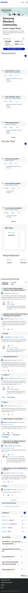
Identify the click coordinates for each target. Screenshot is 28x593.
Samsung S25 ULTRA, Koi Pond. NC (11, 550)
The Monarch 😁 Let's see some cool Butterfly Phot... (11, 543)
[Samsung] (4, 2)
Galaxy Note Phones (13, 185)
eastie (5, 405)
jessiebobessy (7, 489)
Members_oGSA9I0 (8, 378)
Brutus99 (6, 319)
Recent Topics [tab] (5, 282)
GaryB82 (8, 304)
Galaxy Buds (24, 378)
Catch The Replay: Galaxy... (13, 97)
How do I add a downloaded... (13, 208)
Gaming (9, 262)
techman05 (7, 473)
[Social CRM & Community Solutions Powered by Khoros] (24, 575)
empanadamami (9, 215)
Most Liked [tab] (13, 282)
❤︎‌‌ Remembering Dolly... (12, 122)
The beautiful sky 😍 (8, 569)
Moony (5, 486)
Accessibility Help (5, 580)
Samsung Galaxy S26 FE (12, 159)
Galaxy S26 (11, 160)
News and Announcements (14, 72)
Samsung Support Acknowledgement (11, 506)
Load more (13, 500)
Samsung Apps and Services (7, 448)
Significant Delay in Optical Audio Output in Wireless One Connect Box (15, 314)
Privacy (3, 585)
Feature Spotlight (6, 434)
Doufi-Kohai (7, 293)
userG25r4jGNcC (8, 337)
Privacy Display (5, 436)
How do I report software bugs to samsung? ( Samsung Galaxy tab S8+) (14, 289)
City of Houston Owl (8, 556)
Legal (2, 587)
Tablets (17, 293)
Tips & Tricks (11, 235)
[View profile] (2, 293)
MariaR (7, 191)
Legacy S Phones (18, 405)
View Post (23, 299)
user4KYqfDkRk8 (10, 389)
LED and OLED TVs (19, 319)
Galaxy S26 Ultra (15, 434)
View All (13, 137)
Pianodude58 (9, 166)
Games (5, 402)
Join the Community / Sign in (14, 49)
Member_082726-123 (9, 446)
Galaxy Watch (20, 473)
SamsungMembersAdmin (11, 78)
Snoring (5, 333)
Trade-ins (6, 375)
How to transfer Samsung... (13, 183)
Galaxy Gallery (21, 489)
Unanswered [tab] (5, 284)
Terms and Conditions (6, 582)
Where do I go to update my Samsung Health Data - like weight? (14, 441)
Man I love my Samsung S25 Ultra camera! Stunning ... (10, 563)
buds (3, 397)
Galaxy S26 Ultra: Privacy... (13, 71)
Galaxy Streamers (12, 124)
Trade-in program (11, 397)
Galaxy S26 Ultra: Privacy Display (13, 419)
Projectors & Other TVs (14, 209)
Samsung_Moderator (13, 456)
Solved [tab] (12, 284)
